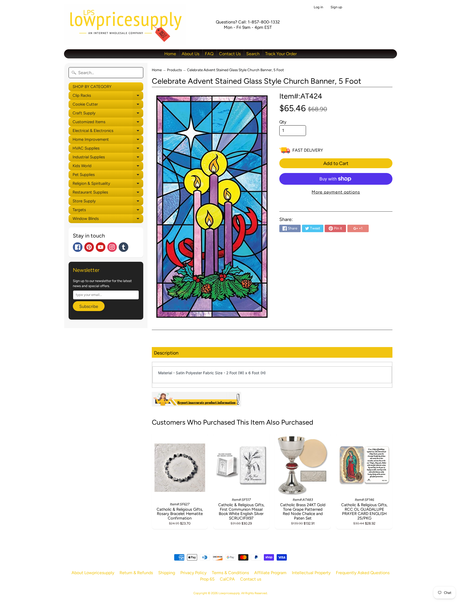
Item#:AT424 (300, 96)
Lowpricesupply (229, 593)
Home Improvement (108, 140)
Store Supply (108, 202)
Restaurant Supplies (108, 193)
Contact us (250, 579)
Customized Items (108, 122)
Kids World (108, 166)
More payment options (336, 192)
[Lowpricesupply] (125, 24)
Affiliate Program (270, 572)
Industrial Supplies (108, 158)
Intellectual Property (311, 572)
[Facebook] (77, 247)
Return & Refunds (136, 572)
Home (170, 53)
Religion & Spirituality (108, 184)
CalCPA (227, 579)
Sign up (336, 7)
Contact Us (230, 53)
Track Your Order (281, 53)
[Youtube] (100, 247)
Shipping (166, 572)
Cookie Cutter (108, 105)
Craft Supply (108, 114)
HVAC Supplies (108, 149)
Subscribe (88, 306)
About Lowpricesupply (92, 572)
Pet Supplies (108, 175)
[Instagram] (112, 247)
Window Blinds (108, 219)
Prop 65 (207, 579)
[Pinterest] (89, 247)
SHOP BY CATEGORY (92, 86)
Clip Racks (108, 96)
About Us (190, 53)
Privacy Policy (193, 572)
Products (174, 70)
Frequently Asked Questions (363, 572)
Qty (282, 121)
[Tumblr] (123, 247)
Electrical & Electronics (108, 131)
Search (253, 53)
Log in (318, 7)
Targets (108, 210)
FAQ (209, 53)
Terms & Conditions (230, 572)
